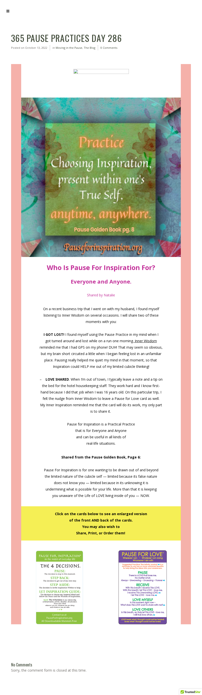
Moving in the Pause (69, 48)
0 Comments (109, 48)
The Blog (89, 48)
